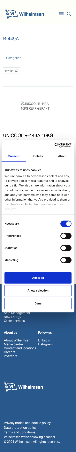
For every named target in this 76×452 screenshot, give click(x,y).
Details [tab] (38, 156)
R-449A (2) (11, 70)
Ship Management (17, 313)
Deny (38, 303)
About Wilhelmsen (17, 340)
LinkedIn (44, 340)
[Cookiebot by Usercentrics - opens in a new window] (55, 145)
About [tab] (62, 156)
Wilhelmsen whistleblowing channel (29, 437)
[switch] (66, 236)
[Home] (24, 14)
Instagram (45, 344)
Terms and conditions (19, 432)
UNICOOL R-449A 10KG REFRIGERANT (28, 138)
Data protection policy (20, 428)
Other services (14, 321)
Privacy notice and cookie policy (27, 423)
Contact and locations (20, 348)
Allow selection (38, 290)
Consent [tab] (13, 156)
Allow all (38, 277)
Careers (9, 352)
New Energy (12, 317)
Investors (10, 356)
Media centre (13, 344)
